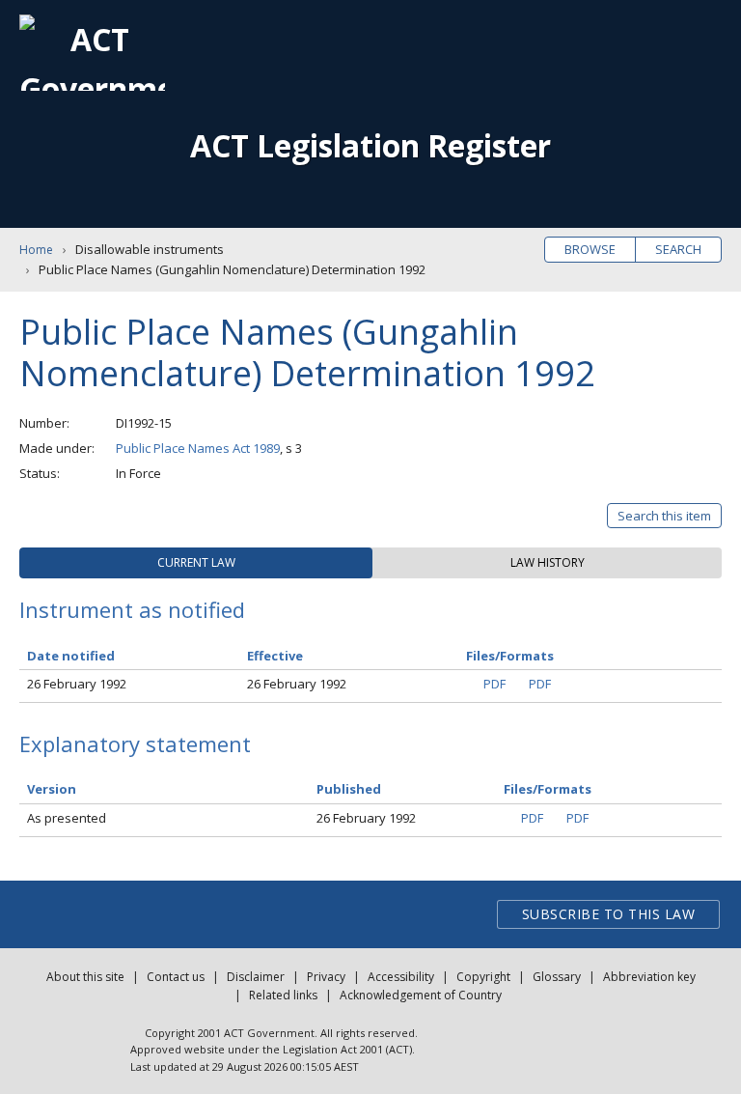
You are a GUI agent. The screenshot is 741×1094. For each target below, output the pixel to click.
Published (348, 789)
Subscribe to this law (609, 914)
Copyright (483, 976)
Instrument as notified (132, 609)
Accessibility (401, 976)
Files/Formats (547, 789)
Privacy (326, 976)
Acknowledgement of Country (421, 995)
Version (51, 789)
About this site (85, 976)
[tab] (195, 562)
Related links (283, 995)
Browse (590, 249)
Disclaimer (256, 976)
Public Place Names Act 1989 (198, 448)
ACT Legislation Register (370, 145)
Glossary (557, 976)
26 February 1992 (76, 683)
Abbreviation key (649, 976)
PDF (494, 683)
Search (678, 249)
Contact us (176, 976)
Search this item (664, 515)
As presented (66, 818)
